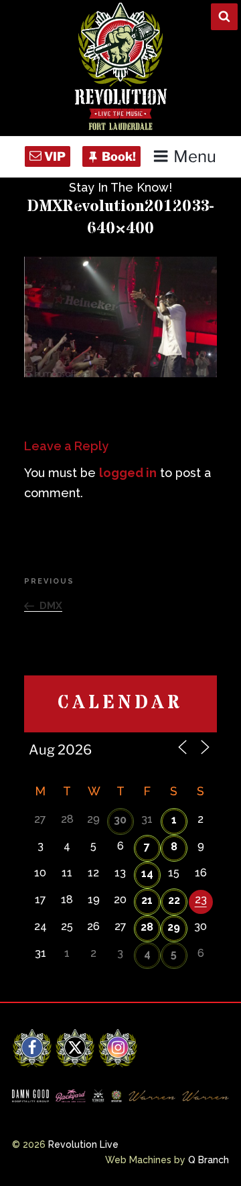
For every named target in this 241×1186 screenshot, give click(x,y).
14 (147, 873)
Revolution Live (83, 1144)
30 (120, 819)
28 (147, 927)
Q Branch (208, 1160)
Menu (194, 156)
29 (173, 927)
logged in (128, 473)
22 (174, 900)
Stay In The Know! (120, 187)
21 (147, 900)
